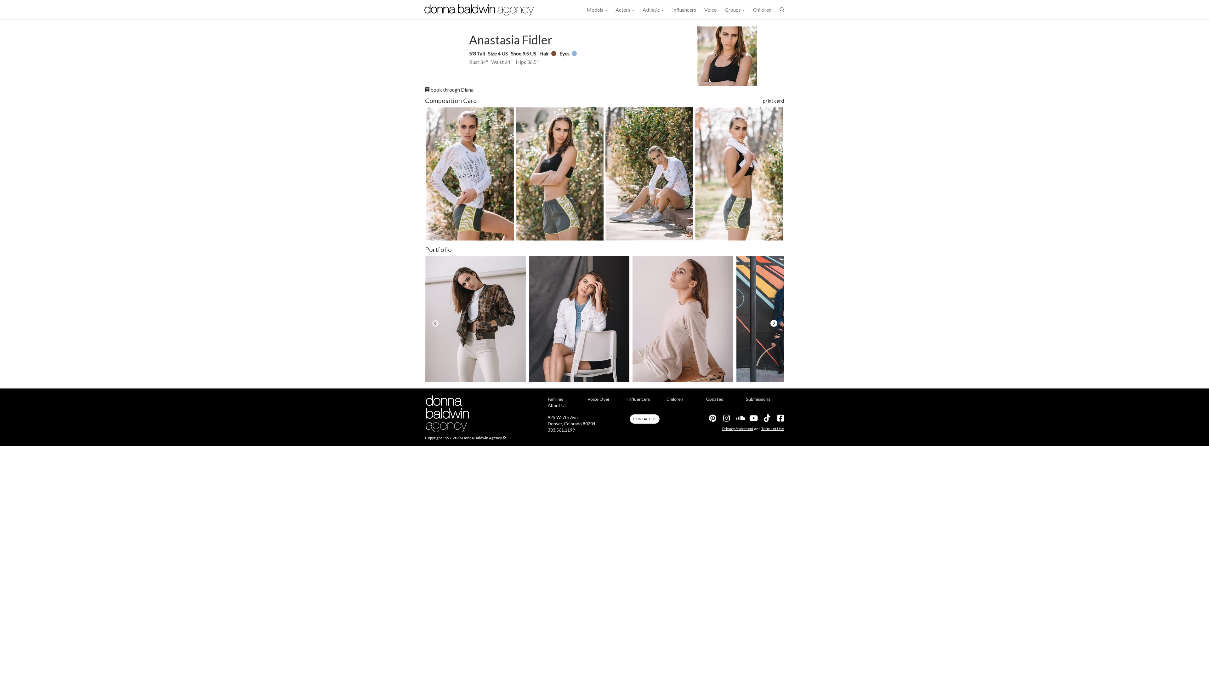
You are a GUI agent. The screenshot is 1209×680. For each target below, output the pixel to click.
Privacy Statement (737, 428)
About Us (557, 405)
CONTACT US (644, 418)
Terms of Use (772, 428)
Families (555, 399)
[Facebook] (780, 418)
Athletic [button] (652, 10)
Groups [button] (733, 10)
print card (773, 101)
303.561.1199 (561, 430)
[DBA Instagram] (726, 418)
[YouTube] (753, 418)
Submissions (758, 399)
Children (762, 10)
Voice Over (598, 399)
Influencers (684, 10)
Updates (714, 399)
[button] (782, 9)
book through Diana (451, 90)
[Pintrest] (712, 418)
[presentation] (435, 323)
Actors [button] (623, 10)
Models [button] (595, 10)
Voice (710, 10)
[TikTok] (766, 418)
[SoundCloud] (739, 418)
